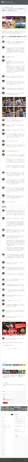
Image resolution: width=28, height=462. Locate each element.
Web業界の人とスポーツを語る (9, 7)
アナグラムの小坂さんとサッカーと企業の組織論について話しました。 (20, 426)
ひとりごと (4, 441)
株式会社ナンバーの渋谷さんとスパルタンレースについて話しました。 (14, 376)
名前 (4, 391)
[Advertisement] (14, 354)
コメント (4, 385)
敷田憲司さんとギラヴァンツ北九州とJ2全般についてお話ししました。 (21, 376)
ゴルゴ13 (4, 435)
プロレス (4, 443)
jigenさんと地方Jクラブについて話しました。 (20, 424)
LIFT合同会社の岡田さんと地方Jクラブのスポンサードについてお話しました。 (20, 421)
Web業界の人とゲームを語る (6, 425)
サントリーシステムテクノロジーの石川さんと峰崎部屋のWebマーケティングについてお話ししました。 (6, 376)
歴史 (3, 452)
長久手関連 (4, 454)
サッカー (4, 436)
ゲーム (3, 433)
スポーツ (4, 438)
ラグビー (4, 446)
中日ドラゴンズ (4, 449)
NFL (3, 422)
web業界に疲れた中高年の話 (18, 431)
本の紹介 (4, 451)
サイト (4, 396)
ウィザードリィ (4, 430)
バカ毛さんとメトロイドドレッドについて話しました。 (20, 416)
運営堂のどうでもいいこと (6, 459)
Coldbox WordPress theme (4, 460)
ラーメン (4, 444)
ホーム (3, 7)
